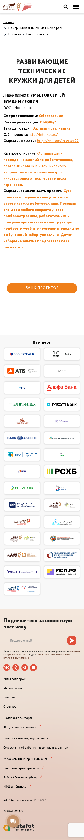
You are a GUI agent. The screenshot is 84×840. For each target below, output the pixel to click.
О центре (9, 706)
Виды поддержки (15, 679)
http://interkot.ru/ (43, 134)
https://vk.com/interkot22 (58, 140)
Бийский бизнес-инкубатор (20, 777)
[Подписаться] (71, 640)
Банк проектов (37, 34)
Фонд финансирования (19, 727)
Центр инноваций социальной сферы (35, 28)
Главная (8, 22)
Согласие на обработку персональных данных (35, 748)
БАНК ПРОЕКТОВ (42, 288)
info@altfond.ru (13, 811)
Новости (9, 697)
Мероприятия (12, 688)
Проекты (15, 34)
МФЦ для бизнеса (14, 786)
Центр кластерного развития (21, 768)
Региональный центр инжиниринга (25, 759)
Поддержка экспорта (18, 718)
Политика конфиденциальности (25, 738)
